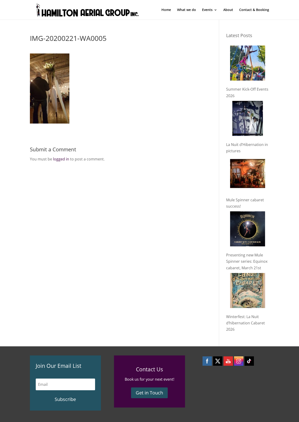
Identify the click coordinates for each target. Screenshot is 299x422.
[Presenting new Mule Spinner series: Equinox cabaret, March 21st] (247, 229)
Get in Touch (149, 393)
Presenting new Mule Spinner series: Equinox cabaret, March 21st (246, 261)
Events (207, 10)
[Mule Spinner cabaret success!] (247, 174)
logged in (61, 159)
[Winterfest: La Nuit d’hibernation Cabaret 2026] (247, 291)
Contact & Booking (254, 10)
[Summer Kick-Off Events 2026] (247, 64)
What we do (186, 10)
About (228, 10)
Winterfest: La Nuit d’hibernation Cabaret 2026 (245, 323)
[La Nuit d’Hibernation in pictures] (247, 119)
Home (166, 10)
